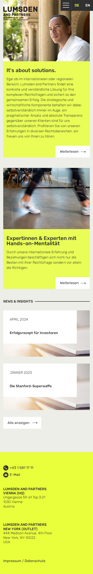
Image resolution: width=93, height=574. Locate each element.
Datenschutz (35, 561)
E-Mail (15, 474)
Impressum (12, 561)
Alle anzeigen (19, 423)
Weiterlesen (69, 151)
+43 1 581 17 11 (21, 468)
